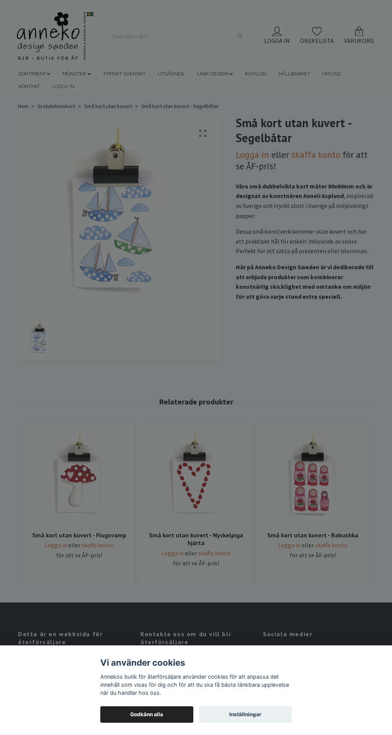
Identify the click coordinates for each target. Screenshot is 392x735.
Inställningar (245, 714)
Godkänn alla (146, 714)
